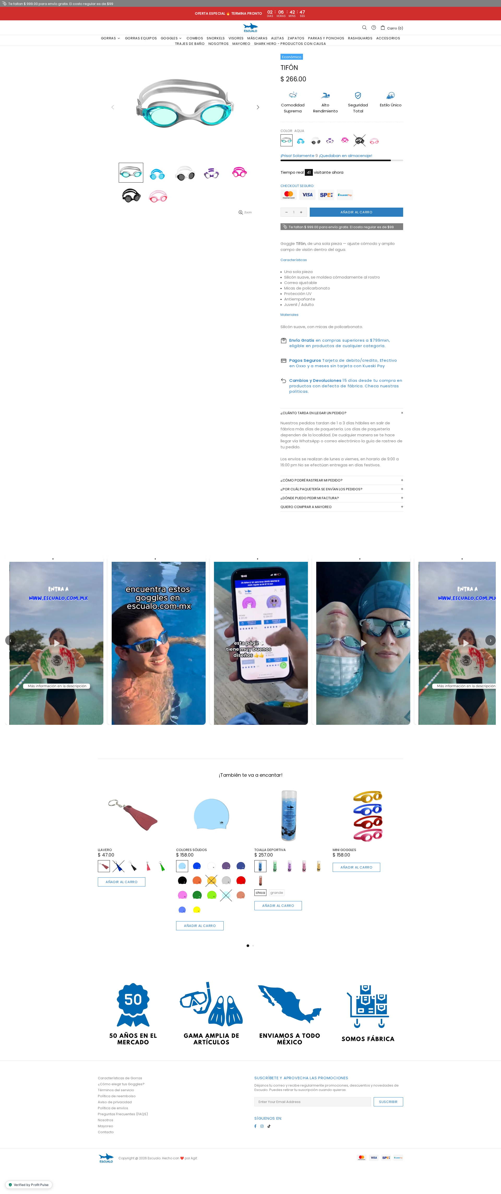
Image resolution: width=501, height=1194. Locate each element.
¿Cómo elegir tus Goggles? (121, 1084)
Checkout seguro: (297, 186)
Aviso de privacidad (115, 1102)
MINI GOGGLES (344, 850)
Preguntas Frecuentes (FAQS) (123, 1114)
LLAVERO (105, 850)
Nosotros (105, 1120)
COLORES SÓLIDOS (191, 850)
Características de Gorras (120, 1078)
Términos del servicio (116, 1090)
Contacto (106, 1132)
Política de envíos (113, 1108)
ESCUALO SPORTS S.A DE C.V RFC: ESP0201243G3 (250, 28)
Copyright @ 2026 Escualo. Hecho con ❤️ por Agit (157, 1158)
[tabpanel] (133, 843)
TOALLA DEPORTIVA (270, 850)
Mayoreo (105, 1126)
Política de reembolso (117, 1096)
